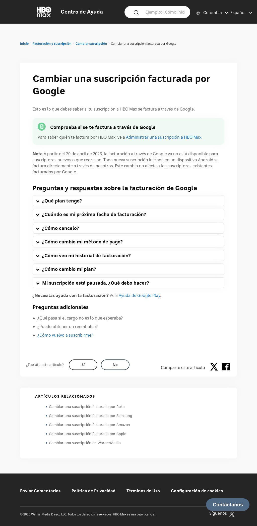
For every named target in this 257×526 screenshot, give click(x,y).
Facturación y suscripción (52, 43)
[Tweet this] (215, 367)
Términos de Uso (143, 491)
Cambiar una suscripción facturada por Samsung (90, 415)
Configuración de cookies (197, 491)
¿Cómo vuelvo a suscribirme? (65, 335)
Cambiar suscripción (91, 43)
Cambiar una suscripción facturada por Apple (87, 433)
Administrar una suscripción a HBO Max (163, 137)
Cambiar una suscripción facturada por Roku (87, 406)
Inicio (24, 43)
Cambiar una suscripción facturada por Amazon (89, 424)
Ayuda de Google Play (139, 295)
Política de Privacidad (93, 491)
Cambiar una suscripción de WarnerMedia (85, 442)
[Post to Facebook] (226, 367)
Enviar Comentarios (40, 491)
